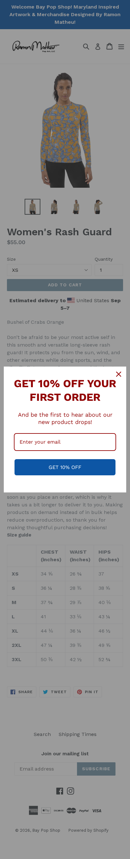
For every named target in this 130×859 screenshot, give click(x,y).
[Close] (118, 374)
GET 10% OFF (65, 467)
